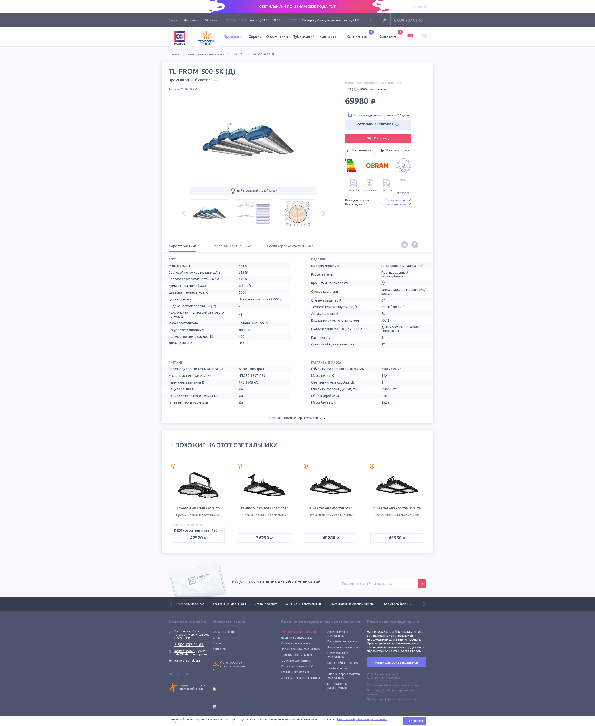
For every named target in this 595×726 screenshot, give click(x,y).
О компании (277, 36)
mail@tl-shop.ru (184, 651)
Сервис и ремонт (224, 631)
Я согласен (415, 721)
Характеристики (182, 246)
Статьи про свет (226, 603)
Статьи (217, 643)
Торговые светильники (296, 654)
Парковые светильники (343, 641)
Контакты (328, 36)
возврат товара (405, 699)
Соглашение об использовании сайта (392, 685)
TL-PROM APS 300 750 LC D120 (264, 508)
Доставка (191, 20)
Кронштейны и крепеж (342, 662)
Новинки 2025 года (393, 603)
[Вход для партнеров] (370, 20)
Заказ (173, 20)
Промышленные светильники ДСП (312, 603)
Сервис (254, 36)
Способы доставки (394, 204)
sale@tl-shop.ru (184, 654)
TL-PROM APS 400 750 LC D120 (397, 508)
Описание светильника (231, 246)
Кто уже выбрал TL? (357, 603)
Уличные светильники (295, 643)
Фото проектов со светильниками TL (229, 666)
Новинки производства (296, 637)
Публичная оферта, (380, 699)
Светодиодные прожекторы (300, 677)
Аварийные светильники (343, 647)
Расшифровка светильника (290, 246)
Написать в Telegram (188, 660)
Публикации (303, 36)
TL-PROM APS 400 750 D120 (330, 508)
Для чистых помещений (297, 666)
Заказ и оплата (397, 200)
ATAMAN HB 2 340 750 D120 (198, 508)
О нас (216, 637)
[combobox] (378, 89)
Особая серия (337, 668)
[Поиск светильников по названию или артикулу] (424, 36)
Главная (174, 54)
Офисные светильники (296, 660)
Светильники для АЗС (295, 671)
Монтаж (211, 20)
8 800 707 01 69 (408, 20)
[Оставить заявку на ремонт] (384, 20)
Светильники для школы (189, 603)
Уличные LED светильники (263, 603)
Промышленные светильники (204, 54)
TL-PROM (236, 54)
